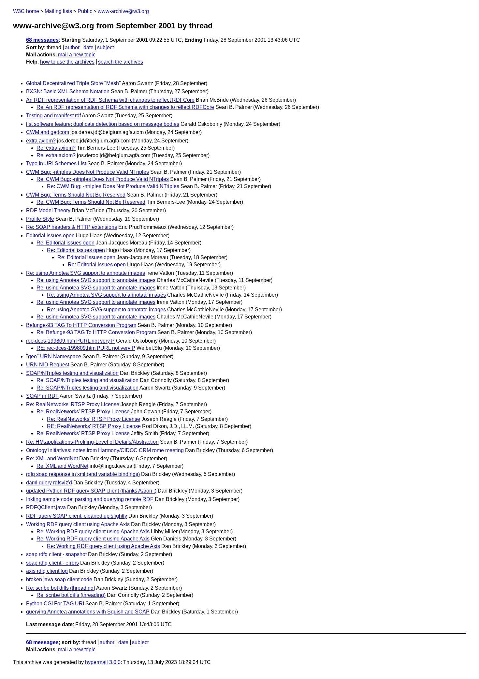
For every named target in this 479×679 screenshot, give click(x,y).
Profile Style (40, 219)
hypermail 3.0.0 (103, 662)
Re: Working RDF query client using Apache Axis (93, 531)
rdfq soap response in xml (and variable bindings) (83, 474)
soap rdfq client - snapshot (56, 554)
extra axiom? (41, 140)
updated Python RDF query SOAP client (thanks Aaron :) (91, 491)
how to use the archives (67, 62)
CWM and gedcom (47, 132)
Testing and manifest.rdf (53, 115)
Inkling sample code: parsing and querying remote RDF (89, 499)
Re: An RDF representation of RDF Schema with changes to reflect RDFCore (125, 107)
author (72, 47)
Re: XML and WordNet (52, 458)
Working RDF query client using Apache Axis (78, 524)
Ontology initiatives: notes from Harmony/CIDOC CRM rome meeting (105, 450)
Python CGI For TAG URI (55, 603)
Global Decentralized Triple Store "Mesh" (73, 83)
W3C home (26, 11)
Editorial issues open (50, 235)
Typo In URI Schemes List (56, 163)
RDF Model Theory (48, 210)
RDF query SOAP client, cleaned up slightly (76, 516)
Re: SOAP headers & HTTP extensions (71, 227)
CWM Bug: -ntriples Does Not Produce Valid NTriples (87, 172)
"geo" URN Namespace (53, 356)
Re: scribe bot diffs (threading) (60, 588)
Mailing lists (58, 11)
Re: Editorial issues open (65, 242)
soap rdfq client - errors (52, 563)
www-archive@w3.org (123, 11)
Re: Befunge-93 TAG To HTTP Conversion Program (96, 332)
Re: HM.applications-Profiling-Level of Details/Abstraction (92, 442)
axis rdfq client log (47, 571)
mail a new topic (76, 54)
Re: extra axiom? (56, 148)
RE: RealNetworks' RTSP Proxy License (94, 426)
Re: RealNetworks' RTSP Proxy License (72, 404)
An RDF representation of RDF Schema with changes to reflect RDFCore (110, 100)
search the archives (120, 62)
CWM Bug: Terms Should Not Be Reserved (75, 195)
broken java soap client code (59, 579)
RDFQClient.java (46, 507)
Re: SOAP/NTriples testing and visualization (87, 380)
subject (105, 47)
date (88, 47)
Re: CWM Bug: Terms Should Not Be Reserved (90, 202)
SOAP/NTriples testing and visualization (72, 373)
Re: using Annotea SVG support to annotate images (85, 273)
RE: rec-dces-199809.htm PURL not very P (85, 348)
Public (85, 11)
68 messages (42, 40)
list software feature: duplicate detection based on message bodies (102, 124)
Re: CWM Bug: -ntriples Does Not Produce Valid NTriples (102, 179)
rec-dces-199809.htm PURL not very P (70, 341)
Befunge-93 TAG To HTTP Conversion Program (81, 325)
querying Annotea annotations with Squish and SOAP (88, 611)
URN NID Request (47, 364)
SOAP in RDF (42, 396)
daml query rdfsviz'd (49, 482)
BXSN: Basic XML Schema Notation (67, 91)
